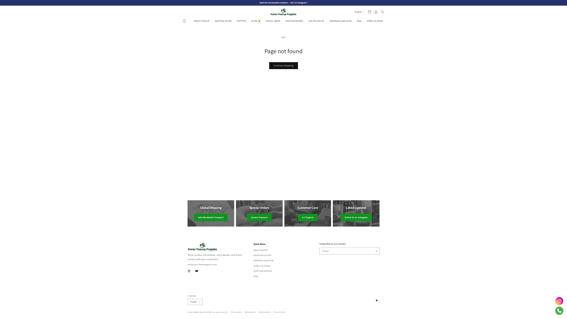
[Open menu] (184, 21)
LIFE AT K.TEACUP (316, 21)
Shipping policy (264, 312)
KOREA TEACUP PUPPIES (203, 312)
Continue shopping (284, 65)
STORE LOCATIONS (375, 21)
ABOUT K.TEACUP (201, 21)
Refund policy (250, 312)
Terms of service (279, 312)
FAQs (359, 21)
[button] (369, 12)
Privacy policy (236, 312)
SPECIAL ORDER (273, 21)
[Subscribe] (376, 251)
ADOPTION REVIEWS (294, 21)
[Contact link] (559, 301)
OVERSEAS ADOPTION (264, 260)
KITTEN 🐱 (256, 21)
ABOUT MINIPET (261, 250)
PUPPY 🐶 (241, 21)
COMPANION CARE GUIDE (340, 21)
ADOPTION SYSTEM (223, 21)
